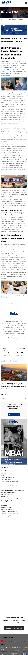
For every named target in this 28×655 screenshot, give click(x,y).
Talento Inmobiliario (6, 507)
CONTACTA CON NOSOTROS (14, 628)
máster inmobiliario (6, 494)
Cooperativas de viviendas (8, 479)
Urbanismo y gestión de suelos (9, 511)
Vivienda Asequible (6, 516)
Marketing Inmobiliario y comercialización (12, 490)
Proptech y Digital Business (8, 501)
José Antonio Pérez (7, 73)
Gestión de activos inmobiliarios (9, 481)
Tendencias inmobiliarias (7, 509)
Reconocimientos (5, 503)
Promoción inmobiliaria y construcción (11, 498)
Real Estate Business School (14, 319)
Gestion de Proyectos (6, 483)
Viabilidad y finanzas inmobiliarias (10, 513)
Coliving (3, 475)
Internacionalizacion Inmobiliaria (10, 486)
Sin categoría (4, 505)
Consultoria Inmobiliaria (7, 477)
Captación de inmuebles (7, 473)
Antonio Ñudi (13, 67)
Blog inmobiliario (11, 19)
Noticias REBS (22, 19)
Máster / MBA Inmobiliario (8, 492)
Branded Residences (6, 471)
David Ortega (10, 69)
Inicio (2, 19)
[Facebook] (8, 303)
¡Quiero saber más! (14, 414)
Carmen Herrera (5, 71)
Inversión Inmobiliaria (7, 488)
